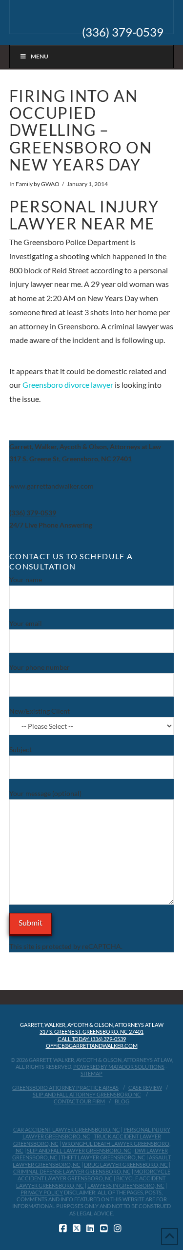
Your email (25, 623)
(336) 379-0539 (122, 32)
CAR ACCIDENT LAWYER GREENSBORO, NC (66, 1129)
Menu (39, 56)
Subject (20, 749)
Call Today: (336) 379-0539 (92, 1039)
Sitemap (91, 1073)
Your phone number (39, 667)
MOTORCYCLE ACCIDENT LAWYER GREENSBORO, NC (94, 1174)
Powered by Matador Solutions (118, 1066)
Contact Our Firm (79, 1101)
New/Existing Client (39, 711)
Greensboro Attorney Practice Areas (65, 1087)
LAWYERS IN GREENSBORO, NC (125, 1185)
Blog (122, 1101)
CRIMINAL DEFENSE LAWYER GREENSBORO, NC (72, 1171)
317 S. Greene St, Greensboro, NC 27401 (91, 1031)
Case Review (145, 1087)
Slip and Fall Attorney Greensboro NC (87, 1094)
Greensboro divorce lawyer (67, 384)
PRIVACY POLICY (41, 1192)
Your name (25, 579)
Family (24, 184)
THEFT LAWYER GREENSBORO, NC (103, 1157)
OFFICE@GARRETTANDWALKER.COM (92, 1045)
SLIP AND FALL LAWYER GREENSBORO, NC (79, 1150)
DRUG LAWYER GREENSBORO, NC (126, 1164)
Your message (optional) (45, 793)
